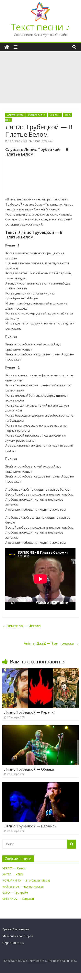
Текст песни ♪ (40, 27)
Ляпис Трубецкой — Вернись (30, 826)
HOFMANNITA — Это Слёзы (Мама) (26, 880)
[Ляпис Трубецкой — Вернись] (40, 785)
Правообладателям (15, 929)
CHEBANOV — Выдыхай (18, 899)
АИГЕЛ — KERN (12, 874)
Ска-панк (55, 115)
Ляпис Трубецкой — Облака (29, 769)
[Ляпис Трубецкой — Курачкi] (40, 671)
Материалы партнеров (17, 936)
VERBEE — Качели (14, 868)
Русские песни (36, 115)
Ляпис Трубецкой (43, 141)
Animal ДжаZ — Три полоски (51, 643)
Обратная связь (13, 943)
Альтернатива (15, 115)
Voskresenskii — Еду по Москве (23, 886)
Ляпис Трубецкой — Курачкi (29, 712)
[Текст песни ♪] (6, 47)
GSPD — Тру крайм (15, 892)
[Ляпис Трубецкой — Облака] (40, 728)
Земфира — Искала (21, 625)
